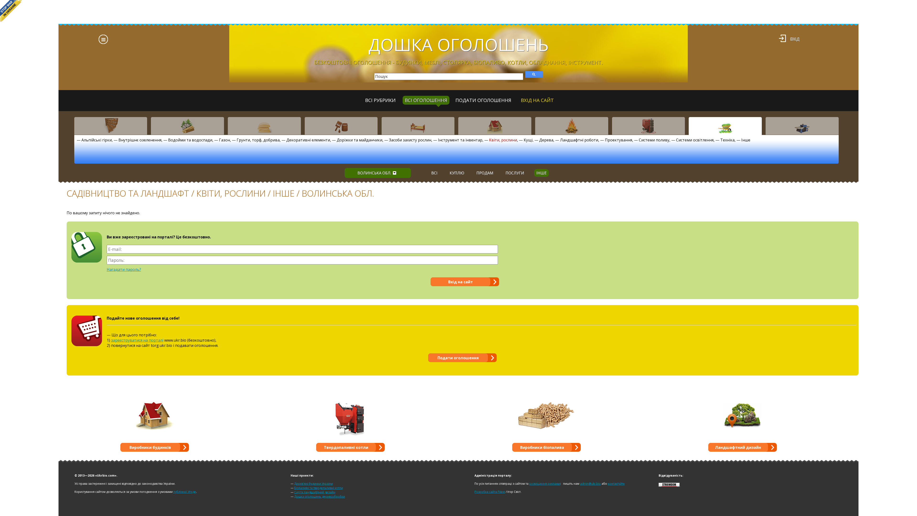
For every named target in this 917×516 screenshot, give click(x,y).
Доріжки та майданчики (359, 140)
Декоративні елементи (308, 140)
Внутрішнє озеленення (139, 140)
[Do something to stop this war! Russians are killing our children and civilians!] (10, 11)
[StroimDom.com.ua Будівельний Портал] (669, 486)
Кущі (528, 140)
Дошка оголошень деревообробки (319, 496)
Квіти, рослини (503, 140)
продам (484, 173)
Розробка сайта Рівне (489, 492)
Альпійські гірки (96, 140)
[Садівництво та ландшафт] (725, 126)
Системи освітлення (695, 140)
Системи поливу (654, 140)
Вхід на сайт (537, 100)
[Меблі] (418, 126)
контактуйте (616, 484)
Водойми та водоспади (190, 140)
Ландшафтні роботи (579, 140)
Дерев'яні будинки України (313, 484)
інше (541, 173)
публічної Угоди (184, 492)
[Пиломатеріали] (187, 126)
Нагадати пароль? (124, 269)
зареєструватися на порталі (137, 340)
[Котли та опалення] (648, 126)
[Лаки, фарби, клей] (341, 126)
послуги (515, 173)
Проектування (618, 140)
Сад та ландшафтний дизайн (314, 492)
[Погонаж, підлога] (264, 126)
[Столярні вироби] (110, 126)
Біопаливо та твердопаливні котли (318, 488)
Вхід (795, 39)
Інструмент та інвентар (460, 140)
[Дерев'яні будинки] (494, 126)
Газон (224, 140)
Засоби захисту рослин (410, 140)
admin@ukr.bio (590, 484)
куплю (457, 173)
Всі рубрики (380, 100)
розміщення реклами (544, 484)
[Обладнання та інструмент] (802, 126)
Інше (745, 140)
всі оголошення (426, 100)
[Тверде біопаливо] (571, 126)
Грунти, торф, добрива (258, 140)
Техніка (727, 140)
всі (434, 173)
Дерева (546, 140)
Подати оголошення (483, 100)
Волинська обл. (374, 173)
